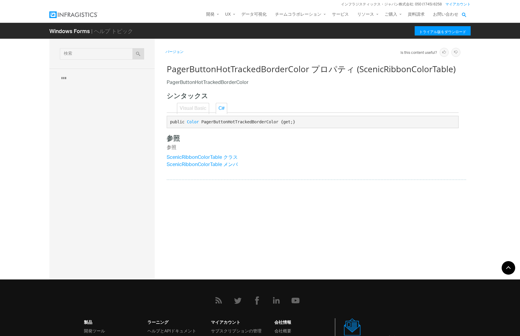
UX (228, 14)
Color (193, 121)
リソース (365, 14)
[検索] (138, 54)
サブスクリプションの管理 (236, 330)
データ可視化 (254, 14)
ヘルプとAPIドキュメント (171, 330)
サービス (340, 14)
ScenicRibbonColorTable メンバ (202, 165)
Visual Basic (193, 109)
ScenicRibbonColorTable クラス (202, 158)
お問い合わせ (445, 14)
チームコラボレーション (298, 14)
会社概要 (282, 330)
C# (221, 109)
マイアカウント (458, 4)
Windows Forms (69, 31)
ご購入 (391, 14)
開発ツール (94, 330)
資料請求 (416, 14)
